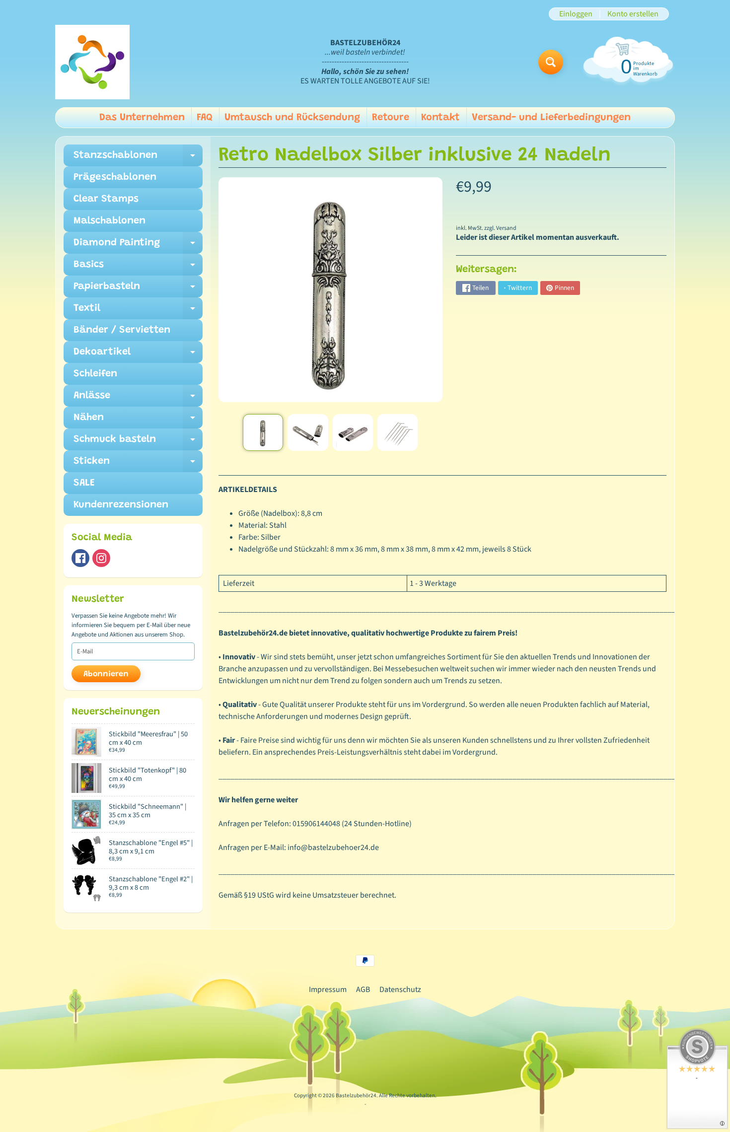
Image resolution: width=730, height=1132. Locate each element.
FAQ (205, 118)
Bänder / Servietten (121, 330)
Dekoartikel (138, 355)
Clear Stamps (106, 199)
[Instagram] (101, 558)
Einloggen (575, 14)
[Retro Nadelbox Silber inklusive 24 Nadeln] (263, 432)
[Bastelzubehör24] (92, 62)
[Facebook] (80, 558)
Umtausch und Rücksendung (292, 118)
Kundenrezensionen (120, 505)
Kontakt (440, 118)
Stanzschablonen (138, 158)
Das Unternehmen (142, 118)
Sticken (138, 464)
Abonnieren (106, 674)
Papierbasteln (138, 289)
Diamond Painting (138, 246)
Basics (138, 268)
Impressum (328, 989)
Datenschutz (400, 989)
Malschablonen (109, 221)
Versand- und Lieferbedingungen (551, 118)
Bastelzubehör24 (356, 1095)
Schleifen (95, 374)
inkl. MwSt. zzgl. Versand (486, 228)
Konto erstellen (632, 14)
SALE (84, 483)
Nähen (138, 420)
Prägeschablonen (114, 177)
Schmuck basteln (138, 442)
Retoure (390, 118)
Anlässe (138, 399)
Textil (138, 311)
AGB (363, 989)
